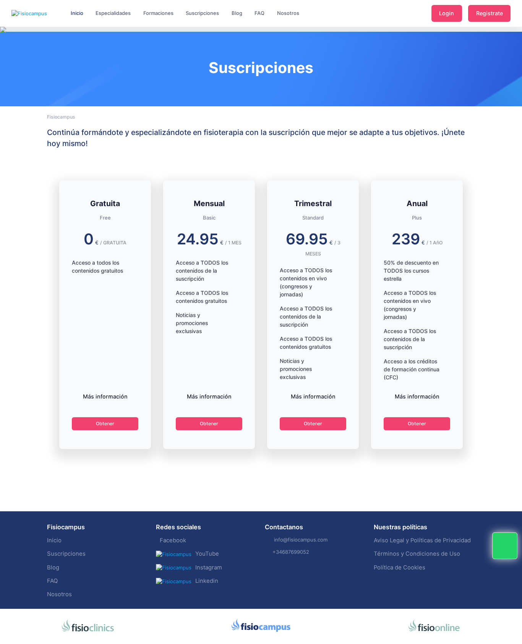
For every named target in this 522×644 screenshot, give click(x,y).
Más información (105, 396)
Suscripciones (66, 553)
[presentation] (7, 53)
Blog (53, 567)
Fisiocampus (61, 117)
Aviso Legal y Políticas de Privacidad (422, 540)
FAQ (52, 580)
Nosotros (59, 594)
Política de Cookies (399, 567)
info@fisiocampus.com (300, 540)
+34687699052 (290, 552)
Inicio (54, 540)
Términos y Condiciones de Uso (417, 553)
